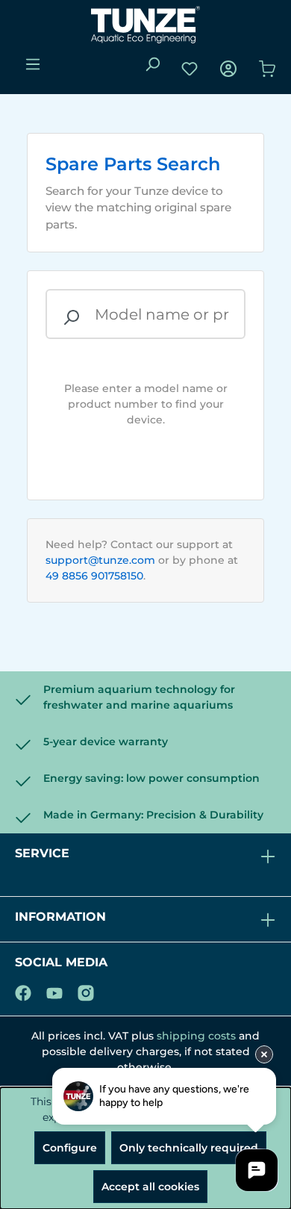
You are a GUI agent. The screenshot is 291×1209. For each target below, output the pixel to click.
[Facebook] (23, 990)
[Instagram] (86, 990)
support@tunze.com (100, 560)
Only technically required (188, 1147)
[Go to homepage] (145, 24)
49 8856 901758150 (94, 575)
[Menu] (33, 64)
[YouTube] (54, 990)
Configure (70, 1147)
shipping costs (196, 1035)
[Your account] (228, 68)
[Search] (152, 64)
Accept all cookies (150, 1186)
